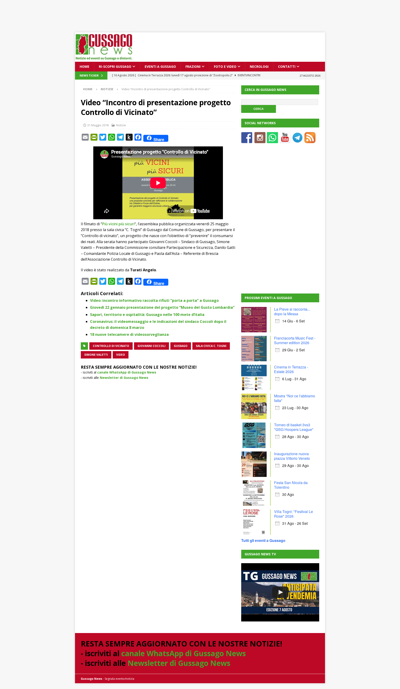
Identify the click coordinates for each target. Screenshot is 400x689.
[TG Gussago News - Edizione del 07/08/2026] (280, 592)
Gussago (181, 346)
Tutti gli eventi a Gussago (263, 540)
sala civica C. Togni (211, 346)
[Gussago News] (104, 59)
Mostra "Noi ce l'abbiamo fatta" (294, 398)
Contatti (286, 66)
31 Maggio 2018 (98, 125)
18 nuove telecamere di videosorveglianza (129, 334)
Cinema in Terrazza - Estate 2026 (291, 369)
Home (84, 66)
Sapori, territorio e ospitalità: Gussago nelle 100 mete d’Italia (147, 314)
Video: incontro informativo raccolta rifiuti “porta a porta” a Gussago (154, 300)
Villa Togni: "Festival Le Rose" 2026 (293, 514)
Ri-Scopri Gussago (115, 66)
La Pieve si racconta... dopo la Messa (292, 311)
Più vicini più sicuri (118, 223)
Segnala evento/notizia (119, 679)
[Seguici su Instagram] (260, 140)
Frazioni (192, 66)
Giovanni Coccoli (152, 346)
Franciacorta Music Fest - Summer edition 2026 (294, 340)
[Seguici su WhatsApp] (272, 140)
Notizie (121, 125)
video (120, 355)
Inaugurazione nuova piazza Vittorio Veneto (292, 456)
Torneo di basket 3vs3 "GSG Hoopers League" (293, 427)
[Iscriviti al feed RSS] (310, 140)
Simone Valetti (96, 355)
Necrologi (259, 66)
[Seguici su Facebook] (246, 140)
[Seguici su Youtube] (285, 140)
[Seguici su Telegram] (297, 140)
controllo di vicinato (111, 346)
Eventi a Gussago (160, 66)
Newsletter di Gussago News (124, 377)
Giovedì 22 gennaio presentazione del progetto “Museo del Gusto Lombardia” (162, 307)
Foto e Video (225, 66)
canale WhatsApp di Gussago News (126, 372)
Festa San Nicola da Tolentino (291, 485)
